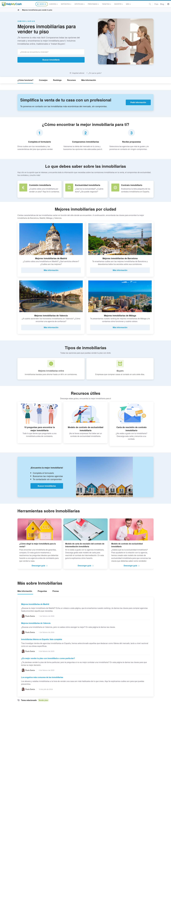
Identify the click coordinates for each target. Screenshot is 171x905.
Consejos (43, 80)
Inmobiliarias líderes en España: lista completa (41, 639)
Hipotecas (78, 4)
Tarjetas (106, 4)
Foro (156, 4)
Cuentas (52, 4)
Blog (162, 4)
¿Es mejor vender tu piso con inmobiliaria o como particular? (48, 658)
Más (127, 4)
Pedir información (138, 102)
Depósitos (65, 4)
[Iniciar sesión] (168, 4)
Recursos (71, 80)
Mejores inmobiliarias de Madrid (35, 604)
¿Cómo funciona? (25, 80)
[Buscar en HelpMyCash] (150, 4)
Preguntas (42, 591)
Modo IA (43, 4)
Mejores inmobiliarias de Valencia (35, 623)
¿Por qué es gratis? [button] (95, 73)
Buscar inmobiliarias (47, 486)
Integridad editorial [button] (77, 73)
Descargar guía (38, 565)
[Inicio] (12, 4)
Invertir (117, 4)
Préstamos (92, 4)
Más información (88, 80)
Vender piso (43, 700)
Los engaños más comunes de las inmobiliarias (42, 677)
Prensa (55, 591)
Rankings (57, 80)
